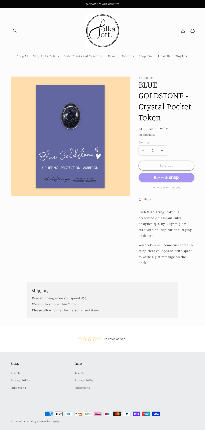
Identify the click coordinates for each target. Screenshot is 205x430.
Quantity (144, 142)
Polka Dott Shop (27, 421)
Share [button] (147, 199)
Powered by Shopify (48, 421)
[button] (15, 30)
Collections (18, 387)
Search (15, 373)
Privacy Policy (20, 380)
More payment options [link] (166, 187)
